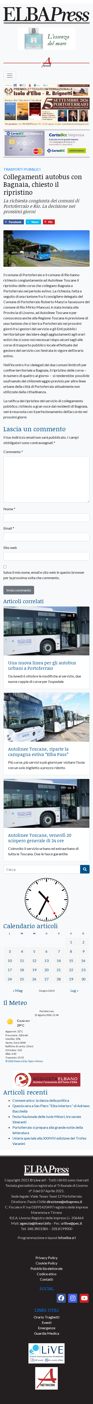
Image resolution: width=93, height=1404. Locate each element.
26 (34, 979)
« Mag (18, 990)
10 (10, 960)
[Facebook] (61, 1298)
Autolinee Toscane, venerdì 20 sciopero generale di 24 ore (39, 838)
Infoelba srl (67, 1237)
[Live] (46, 1353)
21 (59, 970)
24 (10, 979)
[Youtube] (84, 1298)
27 (46, 979)
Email (8, 528)
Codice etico (46, 1274)
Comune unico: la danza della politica (40, 1100)
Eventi (46, 1322)
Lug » (74, 990)
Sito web (10, 547)
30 (83, 979)
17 (10, 970)
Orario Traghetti (46, 1317)
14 (59, 960)
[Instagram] (72, 1298)
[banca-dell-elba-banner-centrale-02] (46, 144)
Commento (13, 451)
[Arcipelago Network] (46, 1378)
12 (34, 960)
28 (59, 979)
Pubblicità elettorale (46, 1268)
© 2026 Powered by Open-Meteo (24, 1061)
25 (22, 979)
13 (46, 960)
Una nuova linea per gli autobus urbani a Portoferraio (42, 665)
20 (46, 970)
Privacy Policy (46, 1257)
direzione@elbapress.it (64, 1201)
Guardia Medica (46, 1333)
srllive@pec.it (71, 1223)
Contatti (46, 1279)
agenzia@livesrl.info (35, 1223)
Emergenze (46, 1328)
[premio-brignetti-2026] (46, 105)
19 (34, 970)
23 (83, 970)
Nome (9, 509)
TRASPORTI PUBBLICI (22, 169)
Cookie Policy (46, 1263)
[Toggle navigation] (9, 75)
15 (71, 960)
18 (22, 970)
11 (22, 960)
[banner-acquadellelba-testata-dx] (46, 39)
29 (71, 979)
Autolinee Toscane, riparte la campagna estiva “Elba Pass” (38, 751)
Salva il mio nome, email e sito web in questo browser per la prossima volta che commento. (43, 575)
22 (71, 970)
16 (83, 960)
